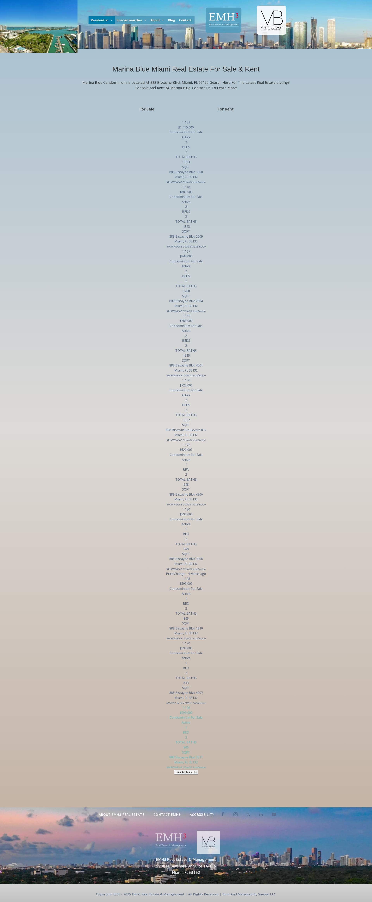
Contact (185, 20)
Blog (171, 20)
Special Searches (129, 20)
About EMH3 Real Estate (121, 814)
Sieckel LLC (267, 894)
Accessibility (202, 814)
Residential (99, 20)
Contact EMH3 (167, 814)
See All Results (186, 772)
